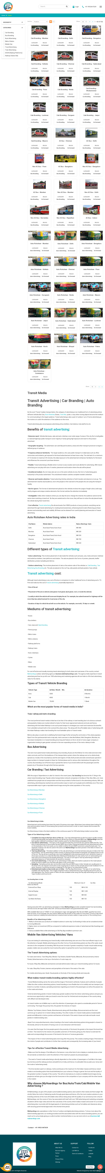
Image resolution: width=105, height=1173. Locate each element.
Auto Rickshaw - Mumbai (39, 243)
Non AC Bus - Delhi (91, 192)
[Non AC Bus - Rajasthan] (65, 210)
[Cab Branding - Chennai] (65, 56)
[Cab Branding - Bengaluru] (91, 30)
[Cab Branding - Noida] (65, 81)
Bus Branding (39, 568)
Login (77, 7)
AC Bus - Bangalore (65, 166)
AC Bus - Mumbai (39, 192)
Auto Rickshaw (50, 414)
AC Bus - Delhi (91, 141)
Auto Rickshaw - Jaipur (39, 321)
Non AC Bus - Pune (39, 166)
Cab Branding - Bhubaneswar (91, 89)
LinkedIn (90, 1153)
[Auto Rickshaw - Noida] (65, 287)
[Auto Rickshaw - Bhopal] (65, 338)
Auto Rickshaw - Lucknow (91, 321)
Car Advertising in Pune (35, 812)
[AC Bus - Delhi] (91, 133)
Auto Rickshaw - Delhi (65, 244)
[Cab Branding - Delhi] (65, 30)
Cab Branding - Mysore (39, 141)
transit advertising (56, 429)
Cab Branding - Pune (39, 89)
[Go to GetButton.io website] (100, 1171)
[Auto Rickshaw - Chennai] (65, 261)
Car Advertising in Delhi (34, 794)
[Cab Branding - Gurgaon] (65, 107)
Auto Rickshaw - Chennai (65, 269)
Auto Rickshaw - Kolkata (39, 269)
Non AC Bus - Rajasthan (65, 218)
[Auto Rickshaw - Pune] (91, 261)
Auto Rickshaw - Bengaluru (91, 243)
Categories (7, 27)
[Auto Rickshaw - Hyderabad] (65, 312)
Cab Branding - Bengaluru (91, 38)
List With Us (75, 1150)
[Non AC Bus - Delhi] (91, 184)
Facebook (91, 1147)
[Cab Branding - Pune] (39, 81)
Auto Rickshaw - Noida (65, 295)
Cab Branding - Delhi (65, 38)
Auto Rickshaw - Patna (91, 346)
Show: (78, 21)
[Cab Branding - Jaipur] (91, 107)
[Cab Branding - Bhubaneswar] (91, 81)
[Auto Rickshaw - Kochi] (39, 338)
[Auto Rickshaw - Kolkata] (39, 261)
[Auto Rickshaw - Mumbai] (39, 235)
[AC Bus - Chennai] (65, 133)
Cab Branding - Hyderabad (91, 64)
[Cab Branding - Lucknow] (39, 107)
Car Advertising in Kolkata (35, 803)
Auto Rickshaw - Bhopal (65, 346)
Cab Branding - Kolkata (39, 64)
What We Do (58, 1147)
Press (57, 1156)
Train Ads (63, 414)
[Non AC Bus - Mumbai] (65, 184)
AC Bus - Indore (91, 218)
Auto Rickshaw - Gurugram (39, 295)
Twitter (90, 1150)
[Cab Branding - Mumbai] (39, 30)
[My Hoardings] (8, 12)
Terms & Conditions (77, 1153)
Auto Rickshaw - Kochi (39, 346)
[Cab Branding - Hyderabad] (91, 56)
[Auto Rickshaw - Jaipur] (39, 312)
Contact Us (75, 1147)
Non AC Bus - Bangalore (91, 166)
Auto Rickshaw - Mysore (91, 295)
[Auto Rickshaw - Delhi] (65, 235)
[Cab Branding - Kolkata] (39, 56)
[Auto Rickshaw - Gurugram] (39, 287)
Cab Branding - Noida (65, 89)
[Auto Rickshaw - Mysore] (91, 287)
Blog (89, 1156)
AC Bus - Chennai (65, 141)
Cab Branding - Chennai (65, 64)
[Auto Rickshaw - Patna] (91, 338)
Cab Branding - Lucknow (39, 115)
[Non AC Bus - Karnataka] (39, 210)
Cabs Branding (42, 625)
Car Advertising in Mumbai (36, 790)
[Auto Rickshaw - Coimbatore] (39, 364)
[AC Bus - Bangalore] (65, 158)
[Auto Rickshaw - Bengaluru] (91, 235)
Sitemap (57, 1162)
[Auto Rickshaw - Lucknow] (91, 312)
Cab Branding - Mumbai (39, 38)
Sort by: (29, 21)
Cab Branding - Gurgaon (65, 115)
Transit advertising (45, 505)
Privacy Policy (59, 1159)
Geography (7, 22)
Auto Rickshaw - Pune (91, 269)
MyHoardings (31, 674)
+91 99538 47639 (90, 7)
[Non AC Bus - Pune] (39, 158)
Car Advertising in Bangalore (36, 799)
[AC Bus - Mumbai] (39, 184)
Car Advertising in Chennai (36, 808)
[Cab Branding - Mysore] (39, 133)
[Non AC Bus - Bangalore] (91, 158)
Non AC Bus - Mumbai (65, 192)
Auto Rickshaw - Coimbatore (39, 372)
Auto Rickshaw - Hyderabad (65, 321)
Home (3, 15)
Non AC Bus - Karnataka (39, 218)
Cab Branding (92, 565)
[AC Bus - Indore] (91, 210)
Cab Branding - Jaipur (91, 115)
